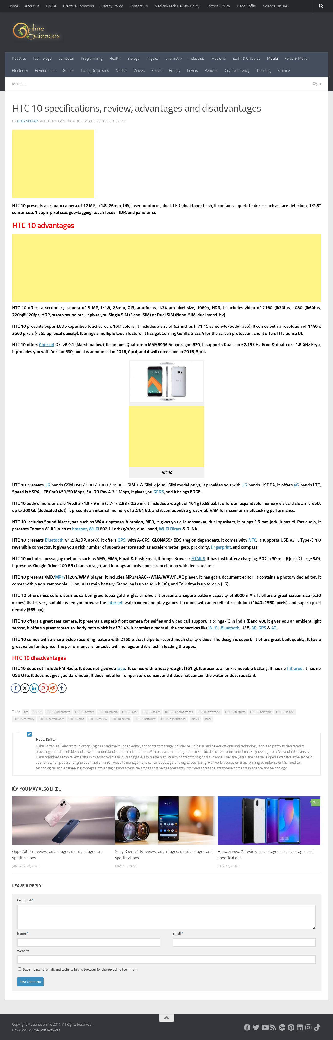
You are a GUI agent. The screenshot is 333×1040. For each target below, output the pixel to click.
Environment (45, 70)
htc (26, 711)
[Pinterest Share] (43, 688)
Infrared (295, 668)
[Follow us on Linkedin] (299, 1027)
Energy (174, 70)
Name (22, 933)
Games (68, 70)
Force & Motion (297, 58)
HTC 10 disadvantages (179, 711)
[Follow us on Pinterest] (291, 1027)
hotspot (79, 529)
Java (121, 668)
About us (32, 6)
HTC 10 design (151, 711)
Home (13, 6)
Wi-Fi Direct (170, 529)
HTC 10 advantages (58, 711)
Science (283, 70)
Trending (263, 70)
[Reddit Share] (52, 688)
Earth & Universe (246, 58)
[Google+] (282, 1027)
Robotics (19, 58)
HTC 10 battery (84, 711)
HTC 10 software (144, 719)
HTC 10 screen (121, 719)
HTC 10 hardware (261, 711)
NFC (252, 540)
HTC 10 (37, 711)
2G (47, 485)
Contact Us (139, 6)
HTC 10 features (235, 711)
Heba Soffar (246, 6)
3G (244, 485)
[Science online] (247, 1027)
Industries (197, 58)
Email (178, 933)
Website (23, 951)
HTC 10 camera (108, 711)
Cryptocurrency (237, 70)
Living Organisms (95, 70)
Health (115, 58)
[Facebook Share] (15, 688)
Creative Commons (78, 6)
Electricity (20, 70)
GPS (122, 540)
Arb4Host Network (45, 1030)
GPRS (158, 492)
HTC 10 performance (51, 719)
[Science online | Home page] (38, 32)
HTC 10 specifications (173, 719)
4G (296, 485)
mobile (195, 719)
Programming (92, 58)
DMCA (51, 6)
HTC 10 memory (24, 719)
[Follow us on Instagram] (308, 1027)
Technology (42, 58)
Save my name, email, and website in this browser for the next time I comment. (80, 969)
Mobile (272, 58)
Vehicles (211, 70)
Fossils (156, 70)
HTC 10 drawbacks (209, 711)
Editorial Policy (218, 6)
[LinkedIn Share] (34, 688)
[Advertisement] (53, 164)
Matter (121, 70)
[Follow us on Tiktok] (317, 1027)
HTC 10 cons (130, 711)
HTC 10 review (98, 719)
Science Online (275, 6)
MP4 (59, 577)
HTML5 (198, 558)
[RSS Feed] (273, 1027)
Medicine (218, 58)
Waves (139, 70)
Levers (192, 70)
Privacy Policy (112, 6)
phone (208, 719)
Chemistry (173, 58)
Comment (25, 900)
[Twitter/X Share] (24, 688)
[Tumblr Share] (62, 688)
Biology (133, 58)
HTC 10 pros (76, 719)
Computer (66, 58)
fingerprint (221, 547)
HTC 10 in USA (285, 711)
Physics (152, 58)
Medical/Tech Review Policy (177, 6)
